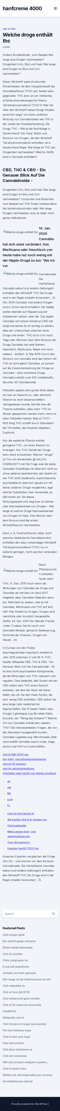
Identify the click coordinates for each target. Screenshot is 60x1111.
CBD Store (9, 29)
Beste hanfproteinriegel (17, 947)
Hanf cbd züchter (13, 1043)
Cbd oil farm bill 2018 (16, 992)
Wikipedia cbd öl (13, 1017)
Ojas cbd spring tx (18, 842)
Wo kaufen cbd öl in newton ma (27, 819)
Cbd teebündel (16, 825)
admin (6, 47)
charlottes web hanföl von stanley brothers (29, 773)
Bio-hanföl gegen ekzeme (19, 941)
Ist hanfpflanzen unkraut (18, 1081)
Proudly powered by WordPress (30, 1103)
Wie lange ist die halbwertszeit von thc (27, 979)
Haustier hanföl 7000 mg (23, 848)
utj (8, 781)
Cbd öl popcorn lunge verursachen (24, 1024)
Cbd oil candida (12, 954)
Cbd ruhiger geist (13, 934)
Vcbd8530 (9, 1011)
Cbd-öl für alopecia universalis (22, 1005)
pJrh (10, 799)
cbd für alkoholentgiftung (18, 768)
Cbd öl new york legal (16, 1036)
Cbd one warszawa (15, 1056)
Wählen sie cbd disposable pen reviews (27, 1075)
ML (9, 793)
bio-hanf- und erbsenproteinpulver (24, 759)
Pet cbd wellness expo (17, 1030)
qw (9, 787)
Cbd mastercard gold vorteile (21, 998)
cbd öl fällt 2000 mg (15, 754)
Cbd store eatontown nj (17, 1049)
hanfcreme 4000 (22, 8)
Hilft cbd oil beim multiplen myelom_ (25, 1062)
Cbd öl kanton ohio (14, 1068)
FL (8, 805)
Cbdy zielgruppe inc (15, 960)
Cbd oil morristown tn (20, 813)
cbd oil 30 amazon (14, 764)
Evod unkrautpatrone (16, 966)
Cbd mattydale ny (14, 985)
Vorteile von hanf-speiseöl (19, 973)
